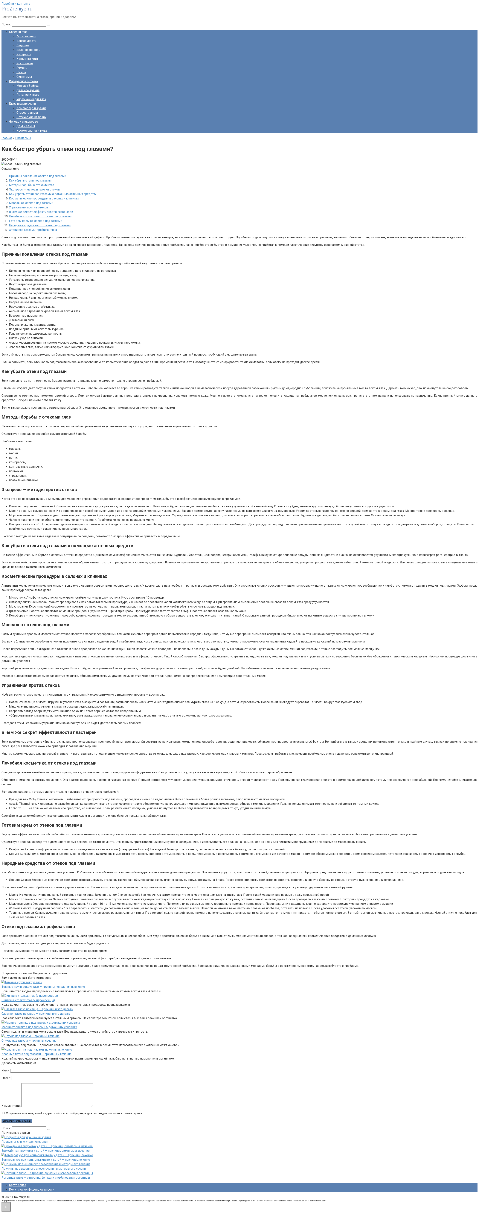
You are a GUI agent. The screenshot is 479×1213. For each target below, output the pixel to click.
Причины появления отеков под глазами (37, 176)
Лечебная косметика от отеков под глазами (40, 216)
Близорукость (26, 41)
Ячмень (21, 68)
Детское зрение (27, 90)
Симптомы (24, 77)
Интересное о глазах (23, 81)
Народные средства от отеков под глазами (40, 225)
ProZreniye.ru (16, 9)
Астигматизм (26, 36)
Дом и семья (25, 126)
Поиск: (6, 24)
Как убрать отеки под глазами (30, 180)
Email (5, 1078)
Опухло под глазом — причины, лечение (29, 1040)
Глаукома (22, 45)
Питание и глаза (27, 94)
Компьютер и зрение (31, 108)
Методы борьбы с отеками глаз (31, 185)
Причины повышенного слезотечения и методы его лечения (44, 1168)
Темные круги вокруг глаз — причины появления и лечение (43, 986)
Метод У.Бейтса (27, 85)
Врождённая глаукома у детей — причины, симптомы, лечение (45, 1150)
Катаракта (23, 54)
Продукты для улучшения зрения (24, 1141)
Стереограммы (27, 112)
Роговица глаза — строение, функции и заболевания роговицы (45, 1177)
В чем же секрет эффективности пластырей (41, 212)
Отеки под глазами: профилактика (33, 230)
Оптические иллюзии (31, 117)
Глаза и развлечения (23, 103)
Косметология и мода (31, 130)
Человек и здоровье (23, 121)
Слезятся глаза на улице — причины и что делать (35, 1013)
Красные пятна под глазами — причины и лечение (36, 1054)
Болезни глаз (18, 32)
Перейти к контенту (15, 3)
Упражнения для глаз (31, 99)
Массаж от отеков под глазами (31, 203)
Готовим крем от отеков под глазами (35, 221)
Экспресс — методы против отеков (34, 189)
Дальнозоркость (28, 50)
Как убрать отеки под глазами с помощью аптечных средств (52, 194)
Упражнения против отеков (28, 207)
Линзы (21, 72)
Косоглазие (24, 63)
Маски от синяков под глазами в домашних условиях (39, 1027)
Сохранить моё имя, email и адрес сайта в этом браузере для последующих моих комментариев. (74, 1113)
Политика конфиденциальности (31, 1189)
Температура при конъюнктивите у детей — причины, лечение (45, 1159)
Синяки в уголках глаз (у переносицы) (28, 1000)
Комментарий (11, 1106)
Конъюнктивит (27, 59)
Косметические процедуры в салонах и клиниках (44, 198)
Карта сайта (17, 1185)
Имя (5, 1070)
